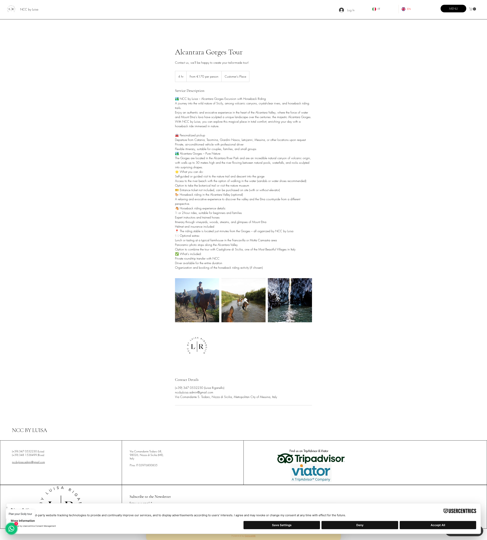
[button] (473, 8)
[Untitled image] (197, 300)
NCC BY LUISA (29, 430)
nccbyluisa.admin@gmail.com (28, 462)
